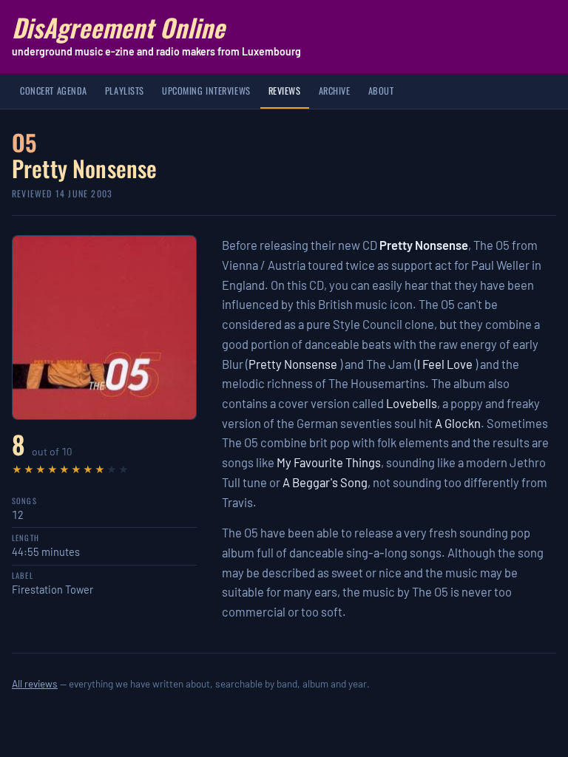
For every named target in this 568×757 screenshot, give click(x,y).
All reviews (35, 683)
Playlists (124, 91)
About (381, 91)
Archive (335, 91)
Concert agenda (53, 91)
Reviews (284, 91)
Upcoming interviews (206, 91)
